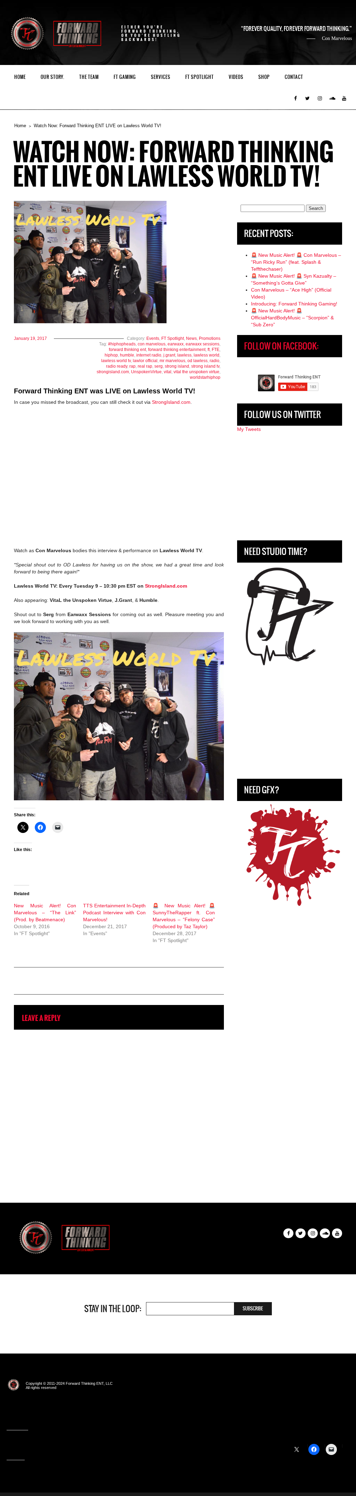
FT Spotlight (199, 77)
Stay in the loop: (112, 1309)
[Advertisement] (290, 486)
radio (214, 360)
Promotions (209, 338)
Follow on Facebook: (281, 346)
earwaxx (176, 344)
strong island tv (205, 366)
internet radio (148, 355)
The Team (89, 77)
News (191, 338)
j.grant (169, 355)
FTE (215, 349)
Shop (264, 77)
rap (132, 366)
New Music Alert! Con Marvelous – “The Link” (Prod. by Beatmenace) (45, 912)
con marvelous (151, 344)
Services (160, 77)
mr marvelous (172, 360)
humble (127, 355)
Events (152, 338)
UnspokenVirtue (146, 371)
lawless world (206, 355)
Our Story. (52, 77)
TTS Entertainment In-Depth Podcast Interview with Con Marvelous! (114, 912)
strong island (177, 366)
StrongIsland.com (171, 402)
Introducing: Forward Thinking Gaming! (294, 303)
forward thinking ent (127, 349)
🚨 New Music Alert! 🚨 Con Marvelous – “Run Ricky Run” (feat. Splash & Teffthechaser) (296, 262)
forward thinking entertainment (176, 349)
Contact (294, 77)
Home (20, 77)
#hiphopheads (122, 344)
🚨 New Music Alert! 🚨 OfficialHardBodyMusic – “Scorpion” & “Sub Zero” (292, 317)
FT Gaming (125, 77)
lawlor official (145, 360)
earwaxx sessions (202, 344)
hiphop (111, 355)
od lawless (197, 360)
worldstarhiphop (205, 377)
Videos (236, 77)
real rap (145, 366)
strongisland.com (113, 371)
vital (167, 371)
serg (158, 366)
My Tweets (249, 429)
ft (209, 349)
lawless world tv (116, 360)
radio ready (116, 366)
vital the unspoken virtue (196, 371)
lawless (184, 355)
